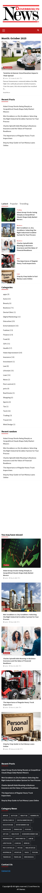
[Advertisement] (21, 176)
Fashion (6, 330)
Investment (7, 362)
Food (5, 339)
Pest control (8, 67)
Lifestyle (6, 371)
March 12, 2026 (14, 707)
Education (7, 321)
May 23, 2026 (14, 578)
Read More (6, 92)
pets (5, 389)
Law (4, 366)
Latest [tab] (4, 203)
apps (5, 294)
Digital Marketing (10, 317)
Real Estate (7, 393)
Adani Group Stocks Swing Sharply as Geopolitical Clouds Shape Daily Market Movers (18, 109)
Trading (19, 210)
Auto (18, 258)
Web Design (8, 424)
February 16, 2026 (15, 749)
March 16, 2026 (14, 666)
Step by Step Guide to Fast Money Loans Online (19, 144)
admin (6, 78)
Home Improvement (11, 353)
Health (6, 348)
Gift (4, 344)
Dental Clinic (8, 312)
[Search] (38, 30)
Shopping (7, 397)
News (5, 380)
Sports (5, 402)
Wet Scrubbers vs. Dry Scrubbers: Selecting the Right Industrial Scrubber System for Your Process (21, 118)
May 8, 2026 (13, 622)
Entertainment (9, 326)
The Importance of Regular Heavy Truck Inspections (18, 137)
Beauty (6, 303)
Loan (18, 274)
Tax (4, 406)
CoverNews (32, 886)
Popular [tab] (14, 203)
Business (19, 225)
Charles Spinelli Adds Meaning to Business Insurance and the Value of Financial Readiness (19, 128)
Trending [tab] (23, 203)
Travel (5, 420)
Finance (6, 335)
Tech (5, 411)
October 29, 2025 (15, 78)
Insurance (7, 357)
